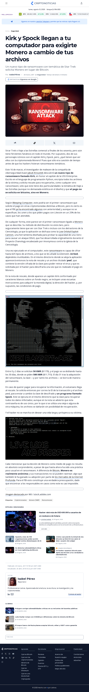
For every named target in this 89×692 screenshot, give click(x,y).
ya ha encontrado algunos (29, 209)
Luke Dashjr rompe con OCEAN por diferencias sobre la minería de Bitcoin (44, 617)
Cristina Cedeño (46, 519)
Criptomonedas (21, 500)
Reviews (41, 654)
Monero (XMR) (34, 500)
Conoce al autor (74, 594)
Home (7, 31)
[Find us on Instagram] (9, 654)
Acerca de (59, 654)
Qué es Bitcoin (26, 654)
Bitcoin (56, 470)
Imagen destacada (14, 494)
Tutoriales (42, 657)
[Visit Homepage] (43, 3)
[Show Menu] (6, 3)
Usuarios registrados (65, 548)
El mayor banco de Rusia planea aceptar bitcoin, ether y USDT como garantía (46, 625)
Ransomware (47, 500)
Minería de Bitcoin (25, 664)
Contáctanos (79, 654)
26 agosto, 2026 (21, 552)
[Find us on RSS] (10, 658)
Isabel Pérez (14, 75)
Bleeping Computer (22, 202)
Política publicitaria (62, 666)
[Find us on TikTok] (13, 658)
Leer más (45, 528)
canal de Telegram (42, 21)
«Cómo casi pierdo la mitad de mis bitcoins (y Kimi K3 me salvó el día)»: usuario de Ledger (70, 539)
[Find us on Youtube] (13, 654)
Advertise (77, 660)
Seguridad (15, 31)
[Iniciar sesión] (81, 3)
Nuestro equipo (61, 657)
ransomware (55, 250)
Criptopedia (25, 679)
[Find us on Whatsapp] (2, 662)
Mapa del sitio (60, 669)
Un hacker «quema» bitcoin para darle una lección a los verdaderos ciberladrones (69, 552)
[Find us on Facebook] (2, 654)
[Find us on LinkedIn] (6, 658)
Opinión (41, 660)
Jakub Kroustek (35, 172)
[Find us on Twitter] (6, 654)
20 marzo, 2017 (29, 75)
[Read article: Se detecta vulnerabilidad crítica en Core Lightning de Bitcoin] (9, 550)
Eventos (41, 663)
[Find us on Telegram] (2, 658)
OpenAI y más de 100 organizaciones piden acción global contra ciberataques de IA (28, 539)
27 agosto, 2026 (61, 543)
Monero (79, 221)
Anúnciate (78, 657)
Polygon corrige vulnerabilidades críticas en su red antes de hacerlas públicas (46, 608)
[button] (44, 143)
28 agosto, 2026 (58, 519)
